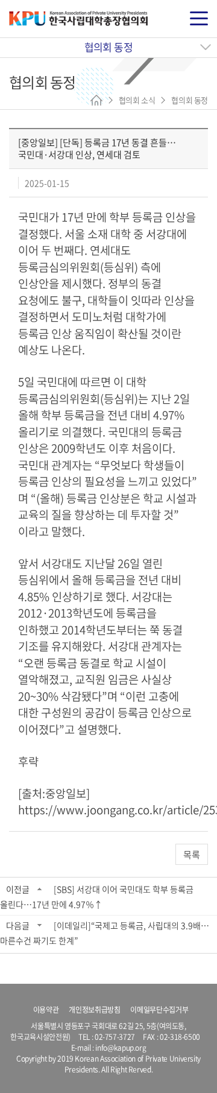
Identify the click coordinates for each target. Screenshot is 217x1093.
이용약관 (46, 1010)
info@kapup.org (120, 1047)
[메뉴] (199, 19)
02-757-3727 (115, 1036)
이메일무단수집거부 (159, 1010)
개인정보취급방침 (94, 1010)
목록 (191, 854)
